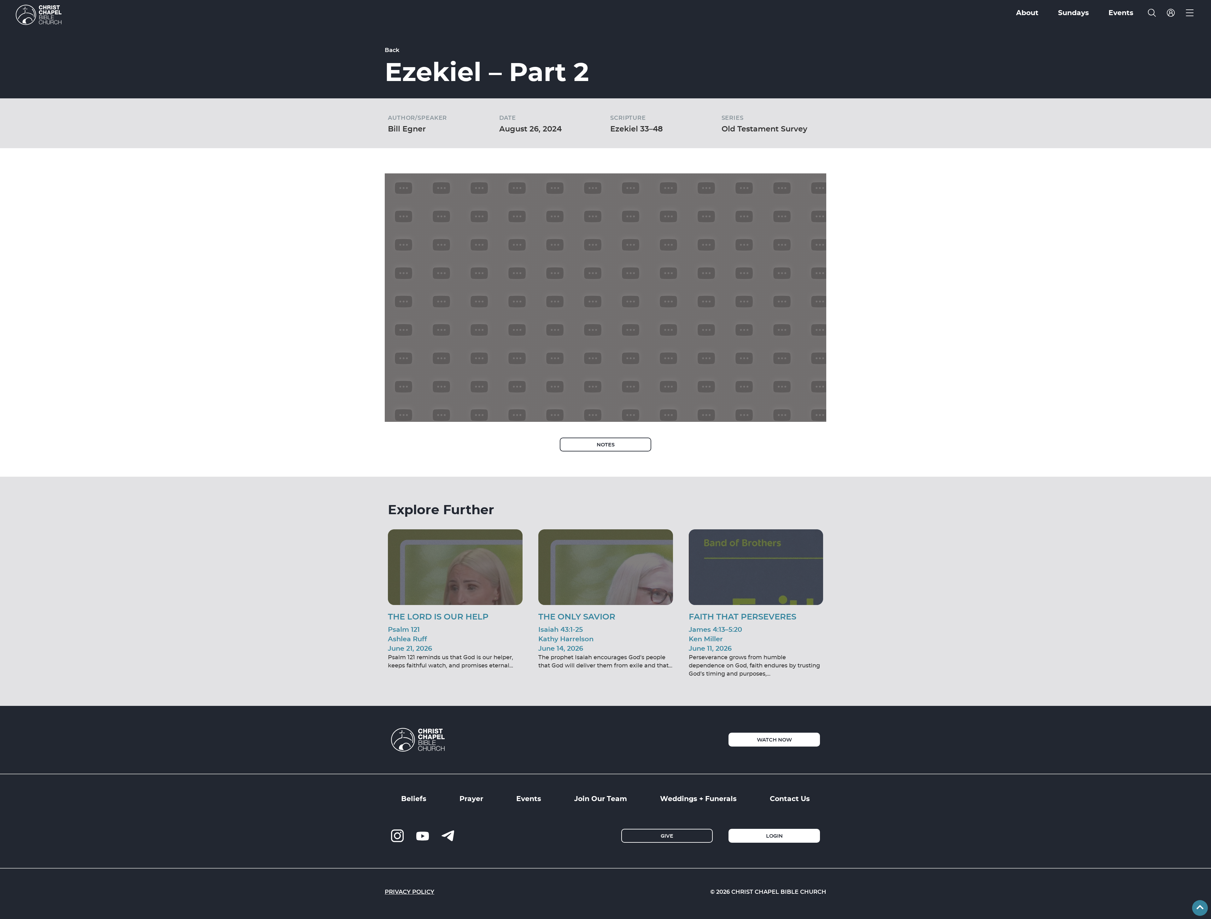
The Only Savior (576, 616)
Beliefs (413, 798)
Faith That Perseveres (742, 616)
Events (528, 798)
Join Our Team (600, 798)
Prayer (471, 798)
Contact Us (790, 798)
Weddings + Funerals (698, 798)
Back (392, 50)
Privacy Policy (409, 891)
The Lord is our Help (438, 616)
